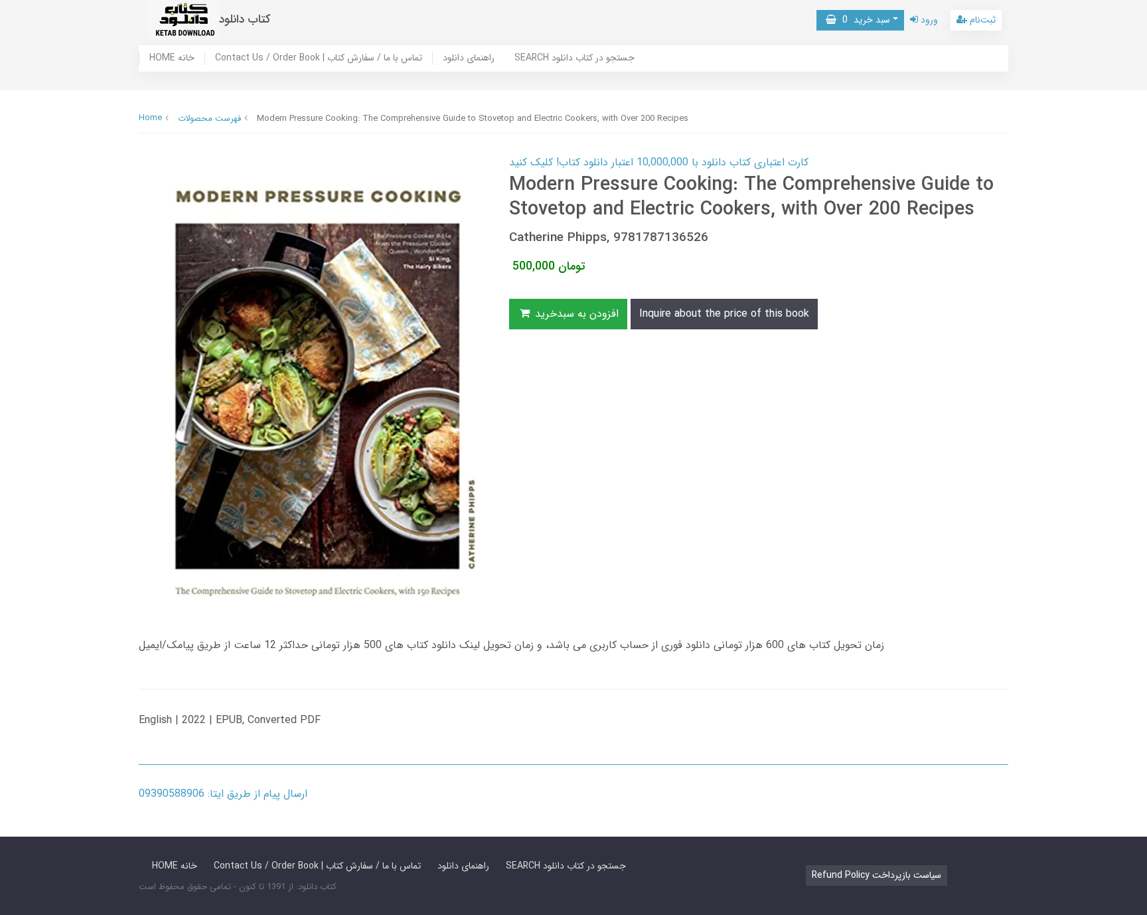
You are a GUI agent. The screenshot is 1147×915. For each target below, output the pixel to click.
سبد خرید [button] (863, 20)
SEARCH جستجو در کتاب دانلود (574, 58)
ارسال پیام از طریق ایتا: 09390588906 (223, 794)
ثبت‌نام (981, 20)
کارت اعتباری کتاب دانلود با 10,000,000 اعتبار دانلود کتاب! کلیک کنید (658, 162)
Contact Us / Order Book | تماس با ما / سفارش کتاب (318, 58)
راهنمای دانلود (469, 58)
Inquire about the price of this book (724, 313)
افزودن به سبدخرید (575, 313)
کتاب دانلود (245, 20)
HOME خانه (171, 58)
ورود (928, 20)
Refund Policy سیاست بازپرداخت (876, 875)
